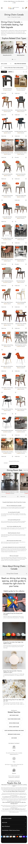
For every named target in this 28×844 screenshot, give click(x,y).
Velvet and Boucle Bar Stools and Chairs (14, 730)
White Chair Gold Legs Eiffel (21, 302)
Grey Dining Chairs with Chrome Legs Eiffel (7, 430)
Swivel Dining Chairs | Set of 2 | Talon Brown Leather (20, 451)
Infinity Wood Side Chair (20, 281)
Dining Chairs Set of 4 (7, 55)
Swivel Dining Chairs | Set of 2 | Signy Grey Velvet (20, 345)
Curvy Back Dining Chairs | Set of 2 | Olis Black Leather (21, 131)
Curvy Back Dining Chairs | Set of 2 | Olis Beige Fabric (21, 152)
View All (25, 470)
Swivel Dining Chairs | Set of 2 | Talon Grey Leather (20, 430)
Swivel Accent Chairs (14, 726)
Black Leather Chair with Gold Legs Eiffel (7, 366)
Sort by (10, 71)
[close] (27, 1)
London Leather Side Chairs (7, 217)
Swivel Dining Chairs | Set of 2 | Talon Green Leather (7, 451)
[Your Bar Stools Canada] (14, 8)
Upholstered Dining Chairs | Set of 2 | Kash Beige (21, 259)
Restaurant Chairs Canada (14, 734)
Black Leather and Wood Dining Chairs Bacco (7, 345)
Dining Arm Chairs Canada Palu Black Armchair (7, 409)
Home (9, 17)
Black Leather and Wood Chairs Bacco (7, 387)
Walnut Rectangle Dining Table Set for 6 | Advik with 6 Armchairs (9, 492)
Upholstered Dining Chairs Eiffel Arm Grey (20, 110)
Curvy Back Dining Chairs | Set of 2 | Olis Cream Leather (7, 152)
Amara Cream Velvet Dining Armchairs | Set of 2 (21, 88)
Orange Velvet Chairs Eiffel (20, 366)
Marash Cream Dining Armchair (7, 195)
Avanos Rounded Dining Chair (7, 174)
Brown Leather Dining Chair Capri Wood (7, 323)
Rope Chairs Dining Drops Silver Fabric (20, 409)
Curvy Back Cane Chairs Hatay (7, 110)
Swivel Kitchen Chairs (14, 723)
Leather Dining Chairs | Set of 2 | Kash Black (21, 238)
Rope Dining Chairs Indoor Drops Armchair (21, 387)
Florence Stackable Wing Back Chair (7, 131)
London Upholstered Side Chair (20, 217)
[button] (25, 47)
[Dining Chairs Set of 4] (7, 47)
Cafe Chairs (14, 738)
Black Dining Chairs (20, 55)
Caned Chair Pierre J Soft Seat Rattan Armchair (20, 323)
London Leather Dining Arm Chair (7, 238)
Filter (4, 71)
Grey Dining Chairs (14, 715)
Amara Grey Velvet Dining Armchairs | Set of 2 (7, 88)
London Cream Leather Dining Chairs (21, 195)
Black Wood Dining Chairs (14, 719)
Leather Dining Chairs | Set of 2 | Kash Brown (7, 259)
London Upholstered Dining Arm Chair (7, 281)
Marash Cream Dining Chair (21, 174)
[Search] (23, 8)
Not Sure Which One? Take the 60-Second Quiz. (14, 67)
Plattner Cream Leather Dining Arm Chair (7, 302)
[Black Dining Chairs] (21, 47)
